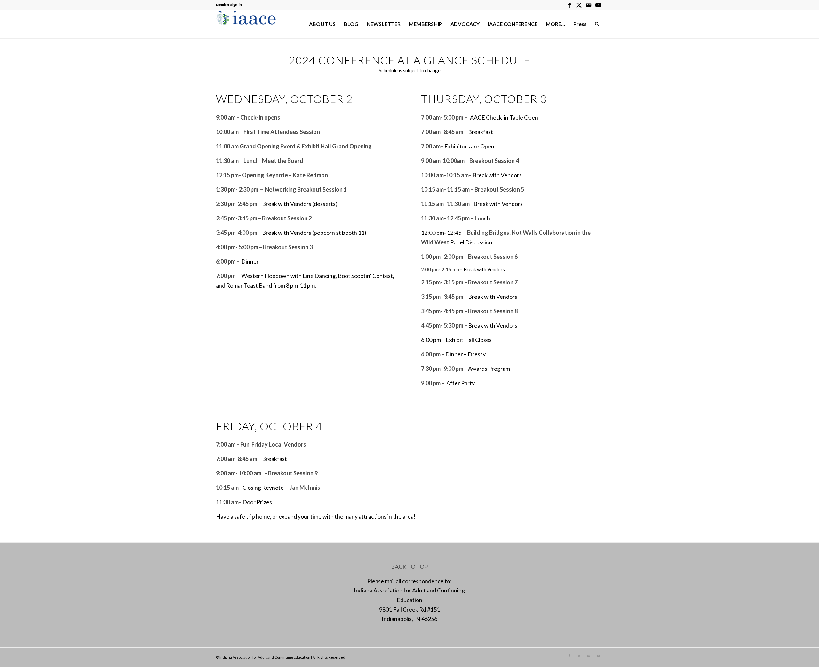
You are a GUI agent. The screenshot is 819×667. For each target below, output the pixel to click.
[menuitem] (322, 24)
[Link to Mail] (588, 5)
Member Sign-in (229, 5)
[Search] (597, 24)
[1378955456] (247, 24)
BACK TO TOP (409, 566)
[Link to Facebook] (569, 5)
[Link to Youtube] (598, 5)
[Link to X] (579, 5)
